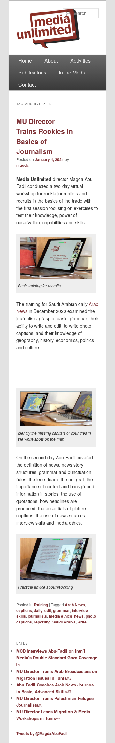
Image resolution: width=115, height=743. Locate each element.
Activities (80, 60)
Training (41, 605)
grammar (61, 610)
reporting (42, 622)
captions (24, 610)
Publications (32, 72)
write (82, 622)
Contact (27, 84)
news (79, 616)
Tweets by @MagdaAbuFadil (41, 733)
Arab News (75, 605)
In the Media (73, 72)
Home (25, 60)
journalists (37, 616)
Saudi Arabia (64, 622)
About (51, 60)
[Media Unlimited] (57, 28)
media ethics (60, 616)
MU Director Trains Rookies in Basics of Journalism (44, 136)
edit (47, 610)
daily (38, 610)
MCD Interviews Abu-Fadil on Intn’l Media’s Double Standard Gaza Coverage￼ (56, 657)
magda (22, 165)
